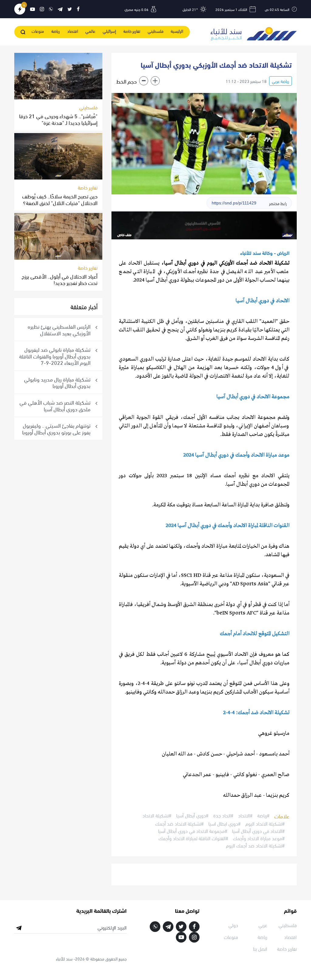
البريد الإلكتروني (112, 927)
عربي (262, 924)
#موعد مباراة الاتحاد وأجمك (259, 838)
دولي (233, 924)
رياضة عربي (280, 81)
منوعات (38, 31)
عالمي (90, 31)
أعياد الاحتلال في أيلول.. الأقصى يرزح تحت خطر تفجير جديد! (59, 279)
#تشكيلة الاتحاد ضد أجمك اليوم (255, 845)
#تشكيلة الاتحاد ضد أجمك (179, 823)
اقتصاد (72, 31)
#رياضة (263, 816)
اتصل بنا (260, 948)
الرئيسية (177, 31)
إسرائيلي (109, 31)
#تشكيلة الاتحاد (156, 816)
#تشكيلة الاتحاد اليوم (265, 823)
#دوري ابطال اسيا (224, 823)
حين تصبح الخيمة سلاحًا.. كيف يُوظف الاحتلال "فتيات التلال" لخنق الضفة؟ (59, 199)
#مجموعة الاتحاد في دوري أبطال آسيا (192, 830)
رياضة (55, 31)
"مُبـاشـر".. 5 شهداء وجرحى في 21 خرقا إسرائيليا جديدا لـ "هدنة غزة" (58, 119)
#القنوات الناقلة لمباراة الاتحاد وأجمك (193, 838)
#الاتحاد (245, 816)
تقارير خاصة (131, 31)
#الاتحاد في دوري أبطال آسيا (258, 830)
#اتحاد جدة (223, 816)
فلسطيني (155, 31)
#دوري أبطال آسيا (192, 816)
